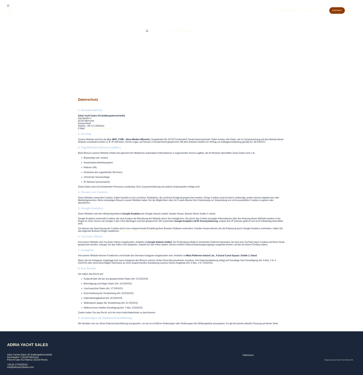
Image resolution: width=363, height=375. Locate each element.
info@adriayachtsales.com (20, 367)
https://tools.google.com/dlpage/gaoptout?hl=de (143, 231)
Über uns (320, 10)
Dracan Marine (289, 10)
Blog (307, 10)
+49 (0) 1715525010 (17, 364)
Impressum (248, 355)
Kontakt (337, 10)
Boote (270, 10)
